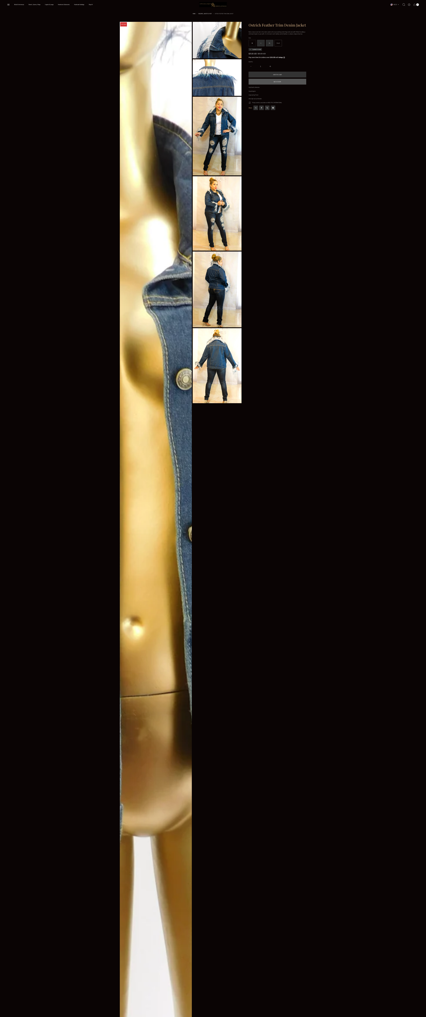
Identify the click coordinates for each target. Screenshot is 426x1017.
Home (194, 13)
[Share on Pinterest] (273, 108)
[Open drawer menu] (8, 4)
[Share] (255, 108)
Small (278, 43)
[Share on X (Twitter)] (267, 108)
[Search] (403, 4)
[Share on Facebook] (261, 108)
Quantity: (251, 62)
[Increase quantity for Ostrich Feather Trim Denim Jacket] (270, 66)
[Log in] (409, 4)
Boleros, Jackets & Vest (205, 13)
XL (269, 43)
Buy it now (277, 82)
